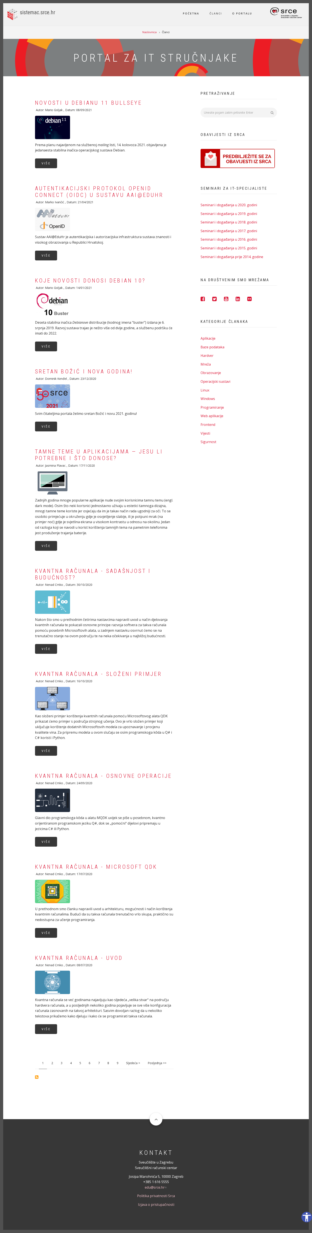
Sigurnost (208, 441)
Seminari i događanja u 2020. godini (229, 205)
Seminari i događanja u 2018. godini (229, 222)
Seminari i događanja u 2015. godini (229, 248)
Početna (191, 13)
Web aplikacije (212, 416)
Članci (215, 13)
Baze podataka (212, 347)
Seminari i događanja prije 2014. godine (232, 256)
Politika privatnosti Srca (156, 1195)
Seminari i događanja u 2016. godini (229, 239)
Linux (205, 390)
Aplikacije (208, 338)
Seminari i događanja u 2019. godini (229, 213)
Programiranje (212, 407)
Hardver (207, 355)
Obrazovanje (211, 372)
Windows (208, 398)
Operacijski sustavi (215, 381)
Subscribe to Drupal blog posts (36, 1077)
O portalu (242, 13)
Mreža (206, 364)
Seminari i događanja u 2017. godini (229, 231)
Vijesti (205, 433)
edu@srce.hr (154, 1187)
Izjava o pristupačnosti (156, 1204)
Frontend (208, 424)
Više (46, 163)
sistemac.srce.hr (37, 12)
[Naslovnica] (12, 14)
